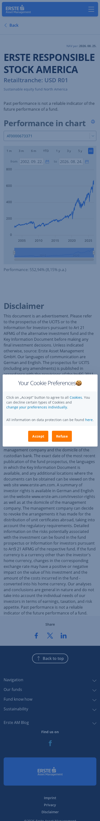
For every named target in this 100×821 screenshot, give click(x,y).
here (88, 419)
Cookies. (77, 397)
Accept (38, 436)
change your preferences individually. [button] (37, 407)
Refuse (62, 436)
